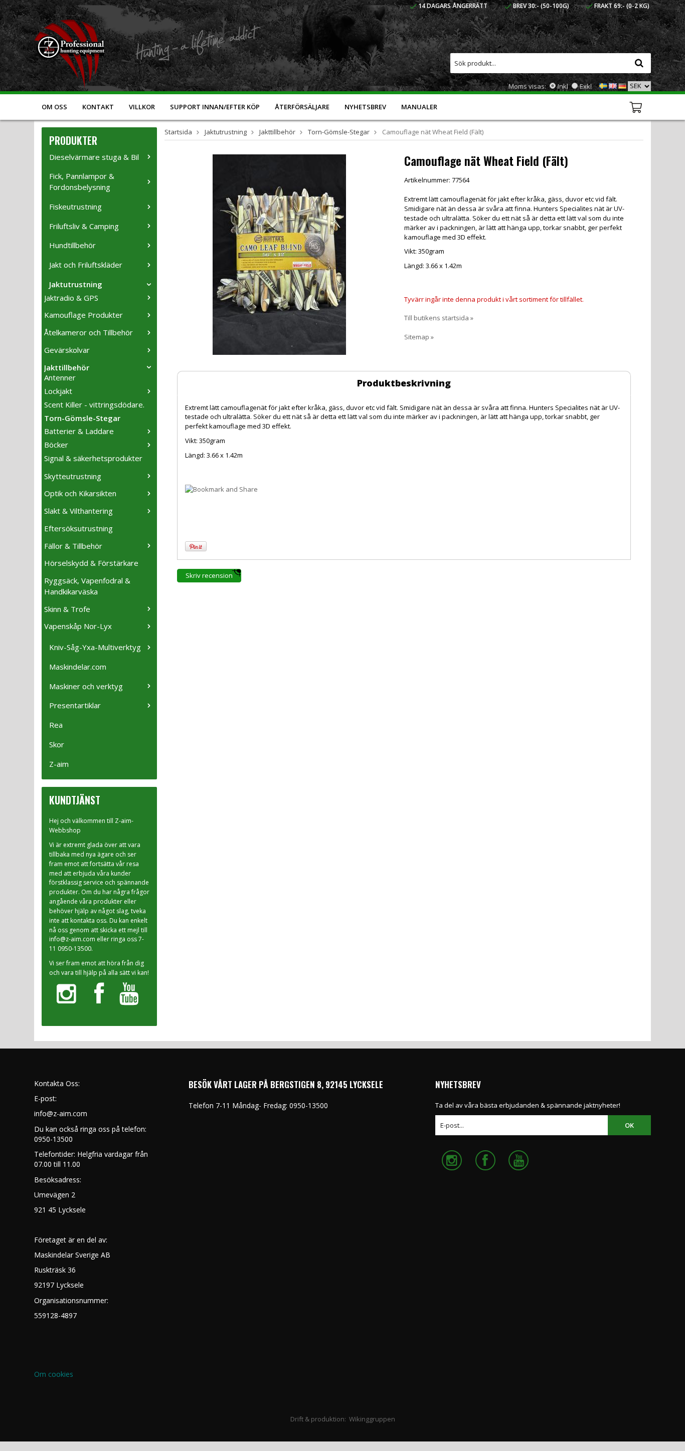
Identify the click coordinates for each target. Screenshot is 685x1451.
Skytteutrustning (72, 476)
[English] (613, 85)
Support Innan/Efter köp (215, 106)
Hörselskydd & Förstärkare (91, 563)
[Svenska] (603, 85)
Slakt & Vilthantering (78, 511)
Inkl (563, 86)
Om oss (54, 106)
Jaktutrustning (75, 284)
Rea (56, 725)
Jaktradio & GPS (71, 298)
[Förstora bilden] (279, 253)
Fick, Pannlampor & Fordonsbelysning (81, 181)
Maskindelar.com (77, 667)
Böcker (56, 445)
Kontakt (98, 106)
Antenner (60, 377)
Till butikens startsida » (438, 317)
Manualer (419, 106)
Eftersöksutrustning (78, 528)
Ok (629, 1125)
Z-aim (59, 764)
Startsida (178, 131)
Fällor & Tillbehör (73, 546)
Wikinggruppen (372, 1418)
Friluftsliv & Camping (84, 226)
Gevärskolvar (67, 350)
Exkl (586, 86)
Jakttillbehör (66, 367)
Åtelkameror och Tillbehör (88, 332)
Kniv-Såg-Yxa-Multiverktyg (95, 647)
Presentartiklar (75, 705)
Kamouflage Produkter (83, 315)
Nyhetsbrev (365, 106)
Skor (56, 744)
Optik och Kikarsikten (80, 493)
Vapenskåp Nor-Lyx (78, 626)
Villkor (142, 106)
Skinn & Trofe (67, 609)
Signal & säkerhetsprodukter (93, 458)
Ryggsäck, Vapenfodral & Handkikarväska (87, 585)
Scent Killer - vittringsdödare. (94, 404)
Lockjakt (58, 391)
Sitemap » (419, 336)
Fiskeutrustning (75, 206)
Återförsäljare (302, 106)
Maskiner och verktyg (86, 686)
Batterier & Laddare (79, 431)
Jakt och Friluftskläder (85, 265)
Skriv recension (209, 575)
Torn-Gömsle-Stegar (82, 418)
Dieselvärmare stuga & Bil (94, 157)
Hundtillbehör (72, 245)
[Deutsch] (622, 85)
